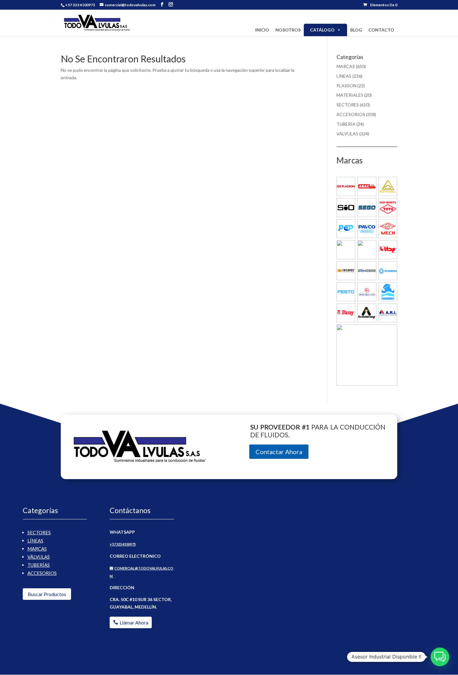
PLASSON (346, 85)
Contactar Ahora (278, 451)
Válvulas (38, 557)
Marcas (37, 548)
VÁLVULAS (347, 133)
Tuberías (38, 565)
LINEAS (343, 76)
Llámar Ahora (134, 622)
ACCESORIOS (350, 114)
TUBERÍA (345, 124)
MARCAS (345, 66)
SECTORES (347, 104)
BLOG (356, 29)
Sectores (39, 532)
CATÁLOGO (322, 29)
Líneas (35, 540)
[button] (440, 657)
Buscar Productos (47, 594)
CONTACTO (381, 29)
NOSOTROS (288, 29)
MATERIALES (349, 95)
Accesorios (42, 573)
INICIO (262, 29)
